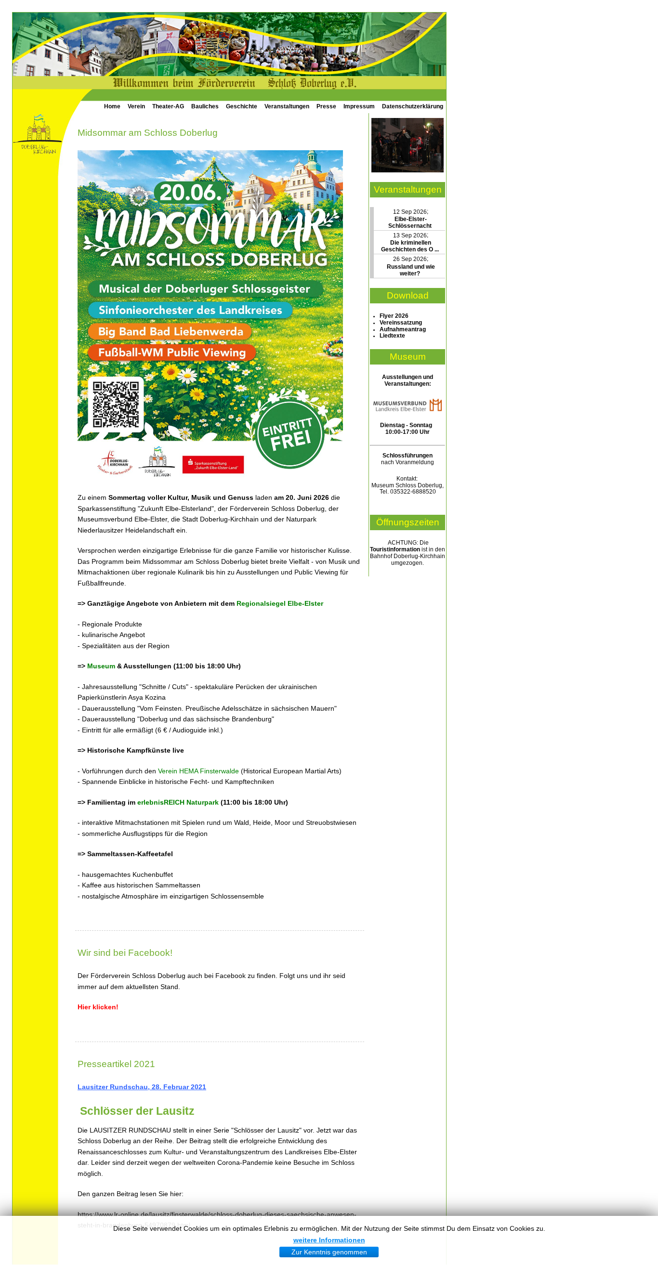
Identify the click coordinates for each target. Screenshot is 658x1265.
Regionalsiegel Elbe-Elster (280, 603)
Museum (101, 666)
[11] (407, 170)
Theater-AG (168, 106)
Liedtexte (392, 336)
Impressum (359, 106)
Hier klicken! (98, 1007)
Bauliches (205, 106)
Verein (136, 106)
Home (112, 106)
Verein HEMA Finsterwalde (198, 771)
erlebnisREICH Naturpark (178, 802)
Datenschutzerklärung (412, 106)
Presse (326, 106)
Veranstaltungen (286, 106)
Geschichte (241, 106)
